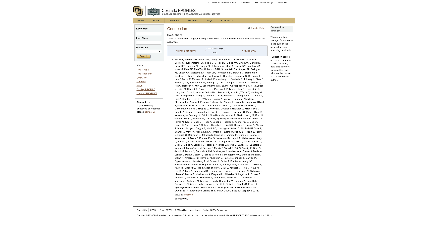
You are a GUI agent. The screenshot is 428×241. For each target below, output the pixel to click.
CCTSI (153, 210)
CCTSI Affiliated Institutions (187, 210)
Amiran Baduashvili (186, 50)
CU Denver (282, 2)
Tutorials (193, 20)
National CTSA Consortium (215, 210)
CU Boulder (245, 2)
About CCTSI (166, 210)
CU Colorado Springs (263, 2)
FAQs (209, 20)
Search (156, 20)
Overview (174, 20)
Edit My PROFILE (146, 89)
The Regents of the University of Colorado (172, 215)
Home (140, 20)
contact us (150, 111)
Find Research (144, 73)
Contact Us (227, 20)
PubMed (188, 194)
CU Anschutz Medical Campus (222, 2)
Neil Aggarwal (249, 50)
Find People (143, 69)
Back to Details (258, 28)
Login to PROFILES (147, 93)
